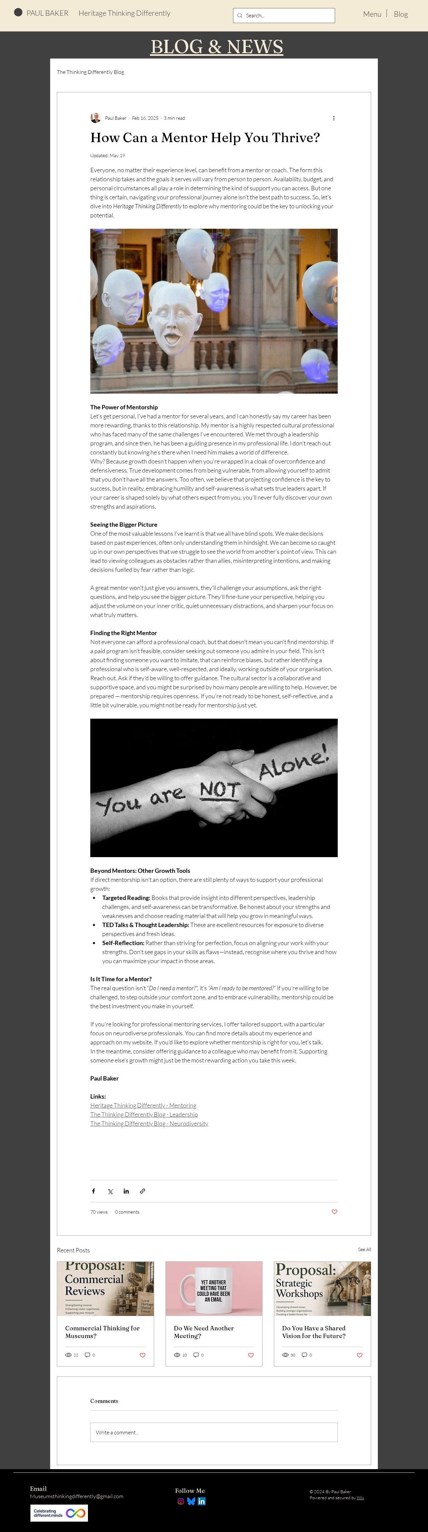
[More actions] (334, 118)
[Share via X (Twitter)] (110, 1191)
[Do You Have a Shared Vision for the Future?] (322, 1289)
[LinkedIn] (202, 1501)
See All (364, 1249)
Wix (360, 1497)
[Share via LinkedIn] (126, 1191)
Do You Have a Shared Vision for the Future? (314, 1332)
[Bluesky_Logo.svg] (191, 1501)
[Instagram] (181, 1501)
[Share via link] (142, 1191)
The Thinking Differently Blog (90, 72)
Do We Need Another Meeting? (204, 1332)
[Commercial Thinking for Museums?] (105, 1289)
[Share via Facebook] (93, 1191)
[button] (372, 13)
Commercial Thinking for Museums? (102, 1332)
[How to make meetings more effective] (214, 1289)
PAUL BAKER (47, 12)
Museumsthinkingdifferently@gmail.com (76, 1496)
